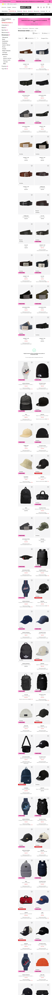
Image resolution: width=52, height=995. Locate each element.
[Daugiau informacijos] (26, 69)
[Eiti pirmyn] (46, 11)
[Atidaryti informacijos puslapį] (49, 1)
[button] (36, 33)
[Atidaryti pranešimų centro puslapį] (44, 7)
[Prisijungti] (41, 7)
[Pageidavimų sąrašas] (47, 7)
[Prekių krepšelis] (49, 7)
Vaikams (14, 7)
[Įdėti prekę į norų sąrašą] (31, 43)
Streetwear (25, 28)
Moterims (4, 7)
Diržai (36, 28)
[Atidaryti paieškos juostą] (49, 11)
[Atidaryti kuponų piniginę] (38, 7)
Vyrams (9, 7)
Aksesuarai (31, 28)
